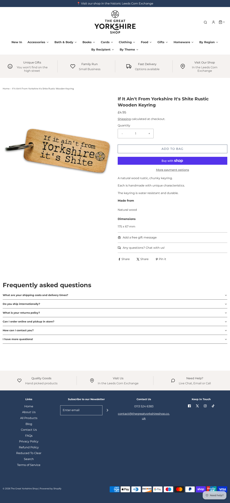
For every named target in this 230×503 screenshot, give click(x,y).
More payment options (172, 170)
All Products (28, 418)
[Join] (107, 410)
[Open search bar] (205, 22)
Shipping (124, 119)
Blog (29, 424)
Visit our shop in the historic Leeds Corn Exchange (117, 3)
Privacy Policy (28, 441)
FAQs (29, 435)
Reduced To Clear (28, 453)
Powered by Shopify (50, 488)
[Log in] (213, 22)
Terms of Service (28, 465)
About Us (29, 412)
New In (17, 42)
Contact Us (29, 429)
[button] (115, 295)
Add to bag (172, 149)
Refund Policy (29, 447)
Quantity (124, 125)
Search (29, 459)
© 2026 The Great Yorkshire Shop (20, 488)
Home (6, 88)
